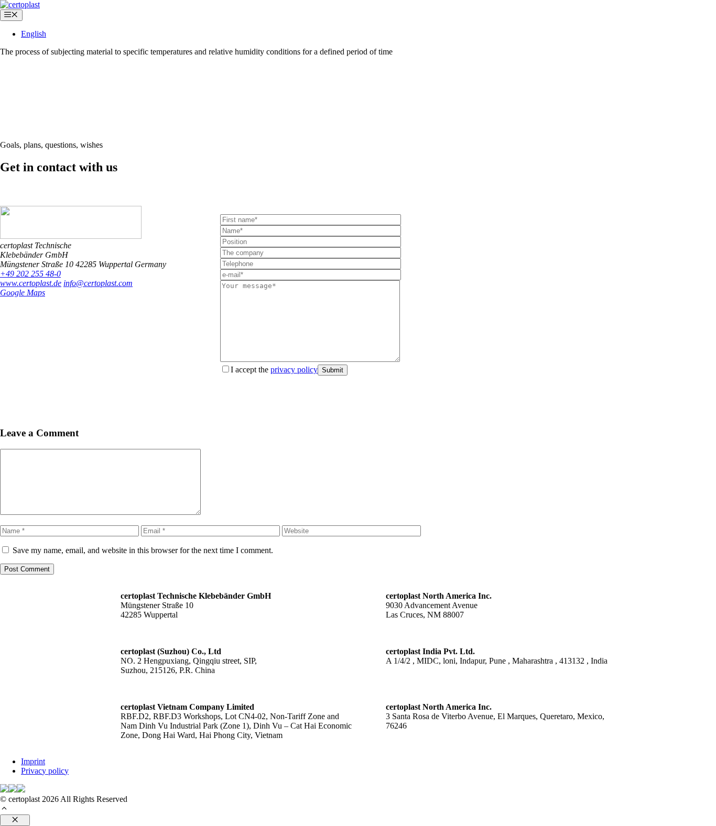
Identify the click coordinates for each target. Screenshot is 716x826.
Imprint (33, 761)
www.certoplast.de (30, 283)
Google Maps (22, 292)
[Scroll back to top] (4, 809)
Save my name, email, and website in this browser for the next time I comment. (143, 550)
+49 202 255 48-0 (30, 273)
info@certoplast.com (98, 283)
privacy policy (294, 369)
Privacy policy (45, 770)
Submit (332, 370)
